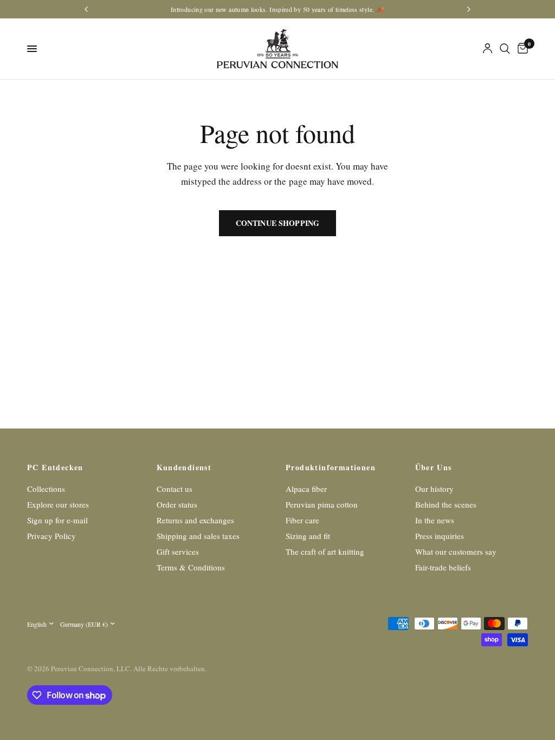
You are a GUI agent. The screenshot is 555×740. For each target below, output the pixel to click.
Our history (434, 488)
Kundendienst (184, 467)
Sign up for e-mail (57, 520)
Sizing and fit (308, 535)
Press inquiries (439, 535)
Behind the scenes (445, 504)
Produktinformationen (331, 467)
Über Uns (433, 467)
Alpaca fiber (306, 488)
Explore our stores (58, 504)
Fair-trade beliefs (443, 567)
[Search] (505, 48)
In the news (434, 520)
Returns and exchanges (195, 520)
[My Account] (487, 48)
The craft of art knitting (325, 551)
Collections (46, 488)
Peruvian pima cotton (322, 504)
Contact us (174, 488)
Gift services (178, 551)
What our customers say (455, 551)
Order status (177, 504)
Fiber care (302, 520)
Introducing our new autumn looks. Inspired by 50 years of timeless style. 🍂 (277, 9)
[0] (521, 48)
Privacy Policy (51, 535)
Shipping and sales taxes (198, 535)
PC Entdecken (55, 467)
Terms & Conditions (191, 567)
